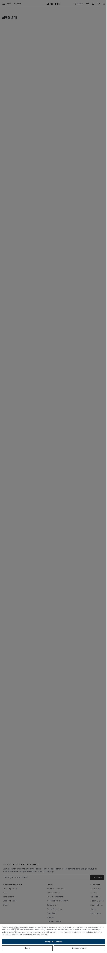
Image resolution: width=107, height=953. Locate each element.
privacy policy (41, 934)
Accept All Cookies (53, 942)
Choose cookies (79, 948)
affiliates (15, 927)
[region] (53, 938)
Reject (27, 948)
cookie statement (25, 934)
